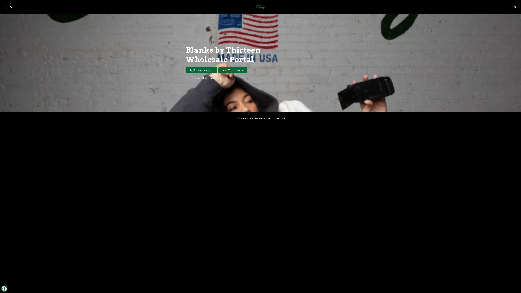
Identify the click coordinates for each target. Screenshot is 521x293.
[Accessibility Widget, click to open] (4, 289)
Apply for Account (201, 70)
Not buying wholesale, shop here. (209, 78)
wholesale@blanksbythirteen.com (267, 118)
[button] (6, 7)
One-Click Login (233, 70)
